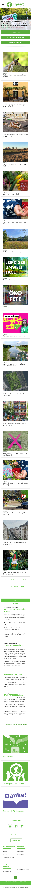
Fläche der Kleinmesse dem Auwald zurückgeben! (13, 396)
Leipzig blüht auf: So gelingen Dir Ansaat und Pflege (15, 485)
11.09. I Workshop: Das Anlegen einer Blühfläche (14, 224)
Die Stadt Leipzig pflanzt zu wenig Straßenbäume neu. (15, 545)
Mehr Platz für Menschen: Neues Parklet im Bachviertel (15, 136)
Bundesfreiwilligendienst (23, 870)
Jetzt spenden (8, 757)
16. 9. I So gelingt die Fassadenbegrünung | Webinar (14, 107)
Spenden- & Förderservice (13, 812)
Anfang (7, 581)
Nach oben (15, 879)
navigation (3, 3)
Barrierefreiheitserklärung (9, 885)
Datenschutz (22, 883)
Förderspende (20, 856)
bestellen (16, 842)
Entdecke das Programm (10, 281)
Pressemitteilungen (24, 885)
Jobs (18, 873)
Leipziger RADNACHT (13, 676)
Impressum (8, 883)
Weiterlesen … (18, 68)
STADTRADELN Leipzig (13, 646)
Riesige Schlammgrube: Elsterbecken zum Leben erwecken (14, 366)
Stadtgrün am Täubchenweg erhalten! (14, 253)
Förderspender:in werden (16, 38)
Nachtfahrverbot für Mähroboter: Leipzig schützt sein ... (15, 455)
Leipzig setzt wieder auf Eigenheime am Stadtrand (15, 166)
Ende (22, 588)
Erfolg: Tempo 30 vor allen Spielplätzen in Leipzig (15, 515)
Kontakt (14, 883)
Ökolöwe (5, 853)
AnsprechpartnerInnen (8, 859)
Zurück (13, 581)
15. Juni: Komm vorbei (9, 309)
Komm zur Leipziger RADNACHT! (10, 21)
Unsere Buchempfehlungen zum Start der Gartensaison (14, 574)
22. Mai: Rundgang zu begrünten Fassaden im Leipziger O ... (15, 425)
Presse (15, 604)
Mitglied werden (7, 873)
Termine (15, 601)
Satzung (5, 856)
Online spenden (15, 33)
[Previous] (3, 19)
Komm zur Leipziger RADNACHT (16, 30)
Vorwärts (16, 588)
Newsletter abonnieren (15, 44)
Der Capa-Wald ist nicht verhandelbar (15, 30)
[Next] (28, 19)
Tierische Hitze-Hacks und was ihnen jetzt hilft (14, 77)
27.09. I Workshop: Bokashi (11, 195)
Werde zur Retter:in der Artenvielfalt (14, 337)
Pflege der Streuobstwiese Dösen (15, 611)
